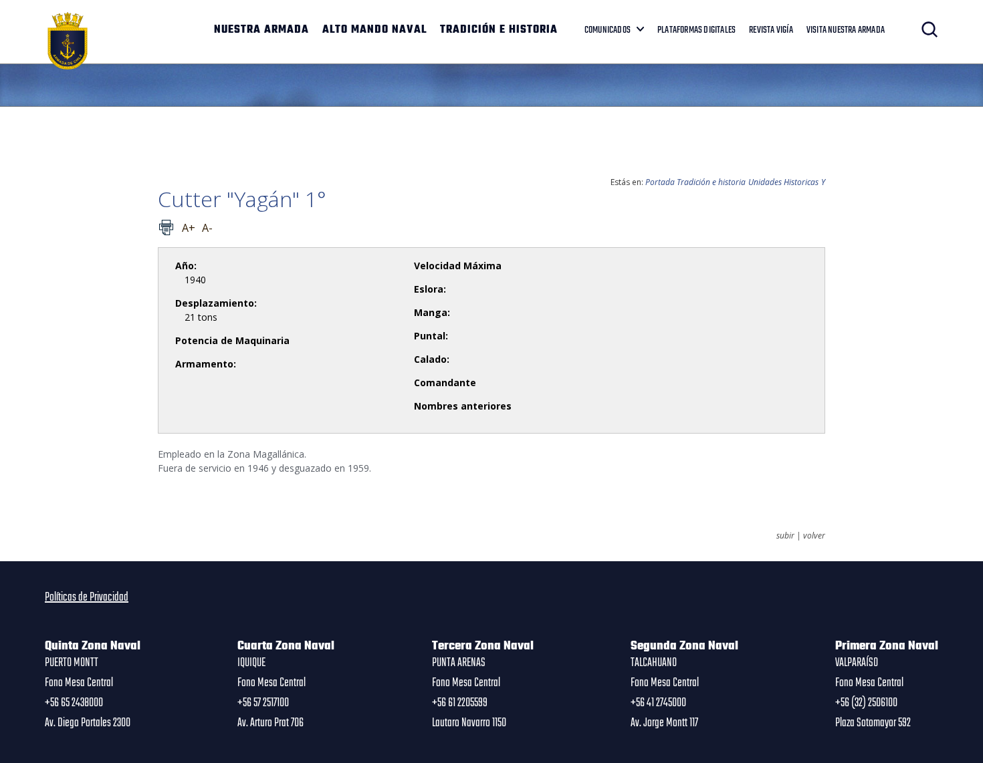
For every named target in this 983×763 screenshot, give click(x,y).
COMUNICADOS (607, 30)
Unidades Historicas (783, 182)
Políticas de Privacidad (86, 597)
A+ (188, 227)
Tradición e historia (711, 182)
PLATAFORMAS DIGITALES (696, 30)
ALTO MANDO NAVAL (374, 30)
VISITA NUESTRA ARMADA (845, 30)
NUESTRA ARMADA (261, 30)
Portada (660, 182)
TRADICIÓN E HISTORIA (499, 30)
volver (814, 536)
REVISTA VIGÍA (771, 30)
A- (207, 227)
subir (785, 536)
